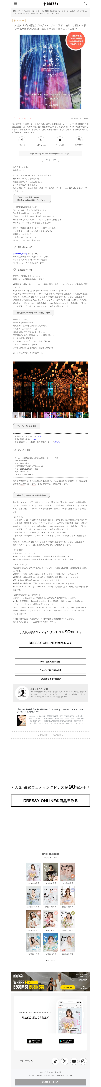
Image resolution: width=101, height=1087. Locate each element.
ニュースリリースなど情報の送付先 (50, 1072)
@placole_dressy (20, 254)
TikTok (22, 145)
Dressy (50, 4)
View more (50, 961)
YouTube (60, 145)
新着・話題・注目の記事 (50, 662)
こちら (38, 436)
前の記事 (42, 735)
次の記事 (58, 735)
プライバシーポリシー (50, 1075)
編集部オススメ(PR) (39, 689)
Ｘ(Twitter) (41, 145)
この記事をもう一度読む (50, 679)
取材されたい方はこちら (65, 1075)
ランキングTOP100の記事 (50, 670)
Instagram (79, 145)
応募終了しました (50, 1082)
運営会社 (31, 1075)
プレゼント (35, 11)
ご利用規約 (39, 1075)
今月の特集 (26, 11)
